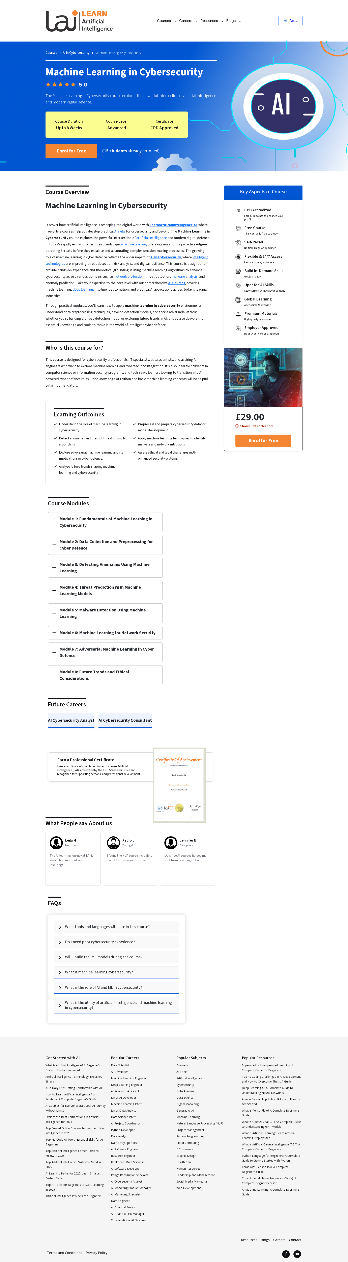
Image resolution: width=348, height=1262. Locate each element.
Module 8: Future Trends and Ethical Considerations (94, 675)
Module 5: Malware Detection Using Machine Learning (102, 613)
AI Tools (181, 1072)
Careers (185, 20)
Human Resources (188, 1168)
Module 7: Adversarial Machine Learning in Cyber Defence (106, 652)
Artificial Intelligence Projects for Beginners (74, 1196)
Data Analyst (119, 1136)
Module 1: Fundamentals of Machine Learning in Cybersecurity (105, 522)
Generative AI (185, 1110)
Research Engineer (123, 1156)
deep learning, (84, 289)
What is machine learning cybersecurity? (99, 972)
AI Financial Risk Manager (127, 1214)
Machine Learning (188, 1117)
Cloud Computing (187, 1143)
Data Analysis (185, 1091)
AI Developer (119, 1072)
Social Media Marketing (191, 1181)
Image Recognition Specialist (129, 1175)
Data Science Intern (124, 1117)
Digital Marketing (187, 1104)
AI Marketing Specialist (125, 1194)
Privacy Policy (97, 1252)
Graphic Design (186, 1156)
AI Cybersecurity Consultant (125, 720)
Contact (295, 1239)
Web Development (188, 1188)
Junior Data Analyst (123, 1110)
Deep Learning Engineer (126, 1085)
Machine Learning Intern (127, 1104)
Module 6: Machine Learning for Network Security (107, 633)
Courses (164, 20)
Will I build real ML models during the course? (103, 957)
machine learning (133, 244)
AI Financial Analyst (123, 1207)
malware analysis (185, 276)
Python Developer (123, 1130)
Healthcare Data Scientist (127, 1162)
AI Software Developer (126, 1168)
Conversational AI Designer (128, 1220)
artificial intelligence (152, 237)
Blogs (231, 20)
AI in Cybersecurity (76, 53)
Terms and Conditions (64, 1252)
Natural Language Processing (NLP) (199, 1123)
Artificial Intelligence (189, 1078)
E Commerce (184, 1149)
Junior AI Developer (123, 1097)
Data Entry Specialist (124, 1143)
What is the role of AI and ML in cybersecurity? (103, 987)
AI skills (119, 231)
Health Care (184, 1162)
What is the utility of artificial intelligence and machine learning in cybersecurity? (118, 1005)
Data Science (185, 1097)
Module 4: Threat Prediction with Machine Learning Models (100, 590)
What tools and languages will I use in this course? (107, 927)
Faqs (292, 21)
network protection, (129, 276)
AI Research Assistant (125, 1091)
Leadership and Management (195, 1175)
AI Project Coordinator (125, 1123)
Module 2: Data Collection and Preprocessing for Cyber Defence (106, 544)
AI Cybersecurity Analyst (71, 720)
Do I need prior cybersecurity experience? (100, 942)
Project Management (190, 1130)
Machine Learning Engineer (128, 1078)
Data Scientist (120, 1065)
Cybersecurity (185, 1085)
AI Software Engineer (124, 1149)
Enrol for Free (71, 150)
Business (182, 1065)
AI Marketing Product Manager (131, 1188)
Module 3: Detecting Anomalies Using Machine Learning (104, 567)
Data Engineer (120, 1201)
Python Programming (190, 1136)
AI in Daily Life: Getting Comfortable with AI (74, 1088)
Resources (209, 20)
